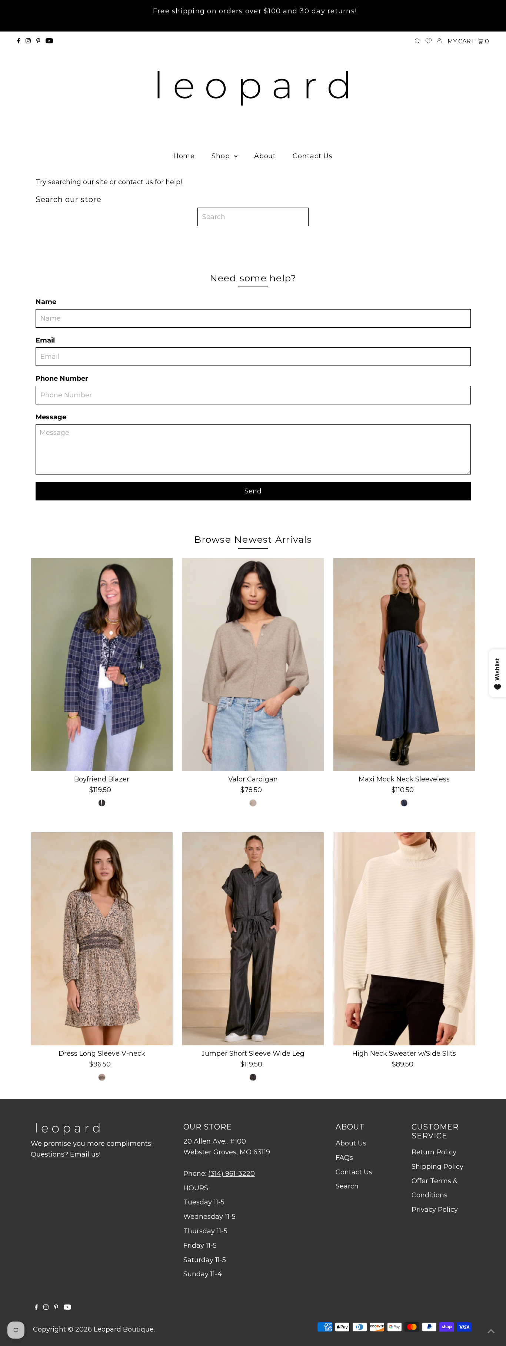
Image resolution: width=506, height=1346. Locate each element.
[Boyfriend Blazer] (102, 664)
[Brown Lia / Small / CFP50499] (102, 1077)
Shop (222, 156)
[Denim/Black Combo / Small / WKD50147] (404, 803)
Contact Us (354, 1172)
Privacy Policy (435, 1210)
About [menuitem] (265, 156)
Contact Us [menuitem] (313, 156)
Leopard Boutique (124, 1329)
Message (51, 417)
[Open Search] (417, 41)
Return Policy (434, 1152)
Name (46, 302)
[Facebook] (18, 41)
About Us (351, 1143)
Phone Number (62, 378)
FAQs (344, 1158)
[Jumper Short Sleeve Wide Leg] (253, 938)
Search (347, 1186)
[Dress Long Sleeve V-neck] (102, 938)
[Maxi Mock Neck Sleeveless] (404, 664)
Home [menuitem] (184, 156)
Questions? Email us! (65, 1154)
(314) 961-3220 (231, 1174)
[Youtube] (49, 41)
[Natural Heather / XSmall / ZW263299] (253, 803)
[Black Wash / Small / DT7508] (253, 1077)
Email (45, 340)
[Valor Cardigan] (253, 664)
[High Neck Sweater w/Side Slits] (404, 938)
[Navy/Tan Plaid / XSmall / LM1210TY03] (102, 803)
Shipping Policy (437, 1167)
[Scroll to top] (491, 1331)
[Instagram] (28, 41)
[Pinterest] (38, 41)
